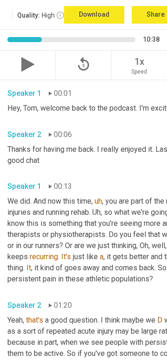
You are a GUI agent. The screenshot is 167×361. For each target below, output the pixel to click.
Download (94, 14)
